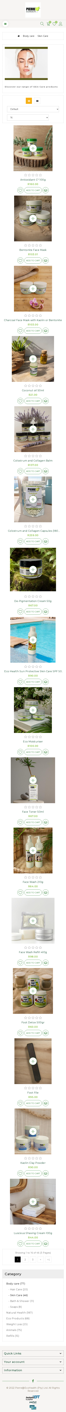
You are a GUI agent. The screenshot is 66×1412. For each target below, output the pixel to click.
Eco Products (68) (18, 1318)
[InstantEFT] (33, 1398)
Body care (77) (15, 1283)
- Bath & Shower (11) (20, 1301)
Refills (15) (12, 1335)
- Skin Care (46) (17, 1295)
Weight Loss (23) (17, 1324)
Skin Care (43, 36)
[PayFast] (33, 1402)
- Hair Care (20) (17, 1289)
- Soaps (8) (14, 1306)
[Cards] (33, 1407)
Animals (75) (14, 1330)
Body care (29, 36)
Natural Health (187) (19, 1312)
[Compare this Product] (46, 190)
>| (48, 1259)
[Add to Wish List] (20, 190)
